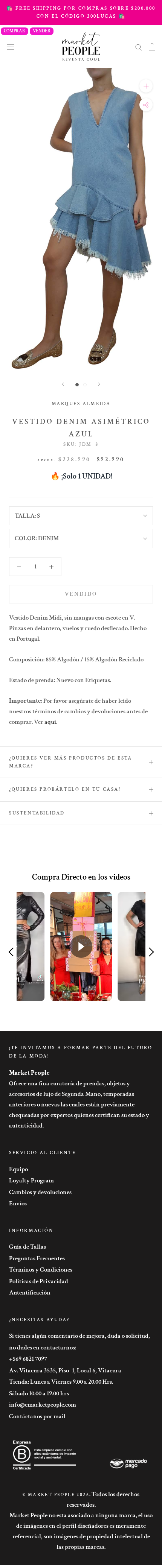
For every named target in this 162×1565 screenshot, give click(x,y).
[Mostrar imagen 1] (77, 384)
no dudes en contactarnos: (42, 1347)
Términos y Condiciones (40, 1270)
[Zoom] (146, 86)
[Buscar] (138, 46)
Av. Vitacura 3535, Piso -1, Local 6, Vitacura (65, 1370)
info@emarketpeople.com (42, 1405)
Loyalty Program (31, 1180)
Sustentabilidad (37, 813)
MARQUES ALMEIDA (81, 404)
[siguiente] (99, 384)
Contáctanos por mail (37, 1416)
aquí (50, 722)
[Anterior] (63, 384)
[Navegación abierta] (10, 46)
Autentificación (29, 1292)
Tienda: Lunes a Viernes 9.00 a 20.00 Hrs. (61, 1382)
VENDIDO (81, 594)
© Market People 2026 (56, 1495)
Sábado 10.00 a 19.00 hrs (39, 1393)
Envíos (18, 1203)
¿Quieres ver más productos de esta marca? (70, 762)
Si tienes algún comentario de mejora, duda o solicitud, (79, 1336)
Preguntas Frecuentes (37, 1258)
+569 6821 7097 (28, 1359)
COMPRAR (14, 31)
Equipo (18, 1169)
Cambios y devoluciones (40, 1192)
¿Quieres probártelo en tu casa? (65, 789)
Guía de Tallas (27, 1247)
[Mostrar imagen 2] (85, 384)
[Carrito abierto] (152, 46)
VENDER (41, 31)
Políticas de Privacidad (38, 1281)
